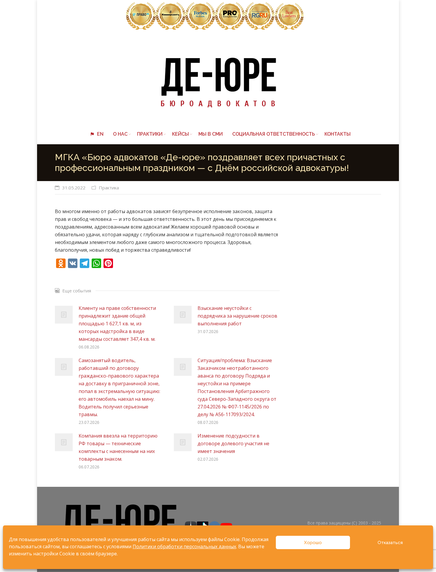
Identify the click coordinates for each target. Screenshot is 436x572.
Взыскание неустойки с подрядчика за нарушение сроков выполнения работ (237, 316)
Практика (109, 188)
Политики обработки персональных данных (184, 546)
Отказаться (390, 542)
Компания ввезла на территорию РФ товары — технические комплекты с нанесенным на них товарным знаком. (118, 447)
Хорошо (313, 542)
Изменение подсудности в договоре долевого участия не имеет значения (233, 443)
